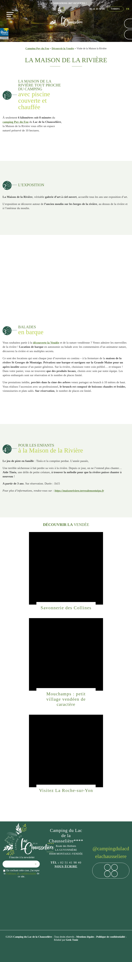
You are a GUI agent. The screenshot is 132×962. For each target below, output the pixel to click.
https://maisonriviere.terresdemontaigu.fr (79, 490)
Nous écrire (66, 866)
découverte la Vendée (46, 342)
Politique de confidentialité (21, 873)
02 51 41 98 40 (97, 9)
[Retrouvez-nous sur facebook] (107, 867)
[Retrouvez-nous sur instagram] (114, 867)
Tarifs (115, 9)
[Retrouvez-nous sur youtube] (114, 874)
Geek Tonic (72, 939)
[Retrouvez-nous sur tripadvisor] (107, 874)
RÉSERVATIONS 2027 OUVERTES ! (69, 3)
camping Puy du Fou (15, 121)
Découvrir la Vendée (63, 48)
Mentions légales (85, 936)
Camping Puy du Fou (37, 48)
